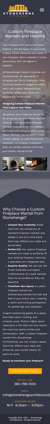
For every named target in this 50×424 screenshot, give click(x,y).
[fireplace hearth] (36, 164)
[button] (5, 164)
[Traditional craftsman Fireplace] (13, 164)
